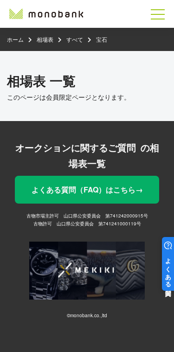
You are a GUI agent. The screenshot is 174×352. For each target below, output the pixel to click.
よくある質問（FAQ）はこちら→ (87, 189)
